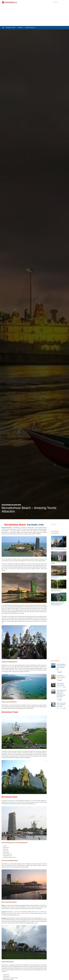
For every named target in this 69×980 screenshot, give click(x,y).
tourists (11, 802)
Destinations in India (10, 27)
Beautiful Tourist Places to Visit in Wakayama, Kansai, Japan (61, 705)
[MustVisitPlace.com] (9, 2)
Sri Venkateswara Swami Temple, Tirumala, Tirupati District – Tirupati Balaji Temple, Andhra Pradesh (61, 693)
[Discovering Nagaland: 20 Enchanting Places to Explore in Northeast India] (53, 664)
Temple (31, 559)
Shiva (29, 802)
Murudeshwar (13, 529)
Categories (20, 27)
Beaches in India (8, 504)
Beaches (3, 504)
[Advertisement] (34, 15)
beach (34, 803)
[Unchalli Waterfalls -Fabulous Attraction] (53, 683)
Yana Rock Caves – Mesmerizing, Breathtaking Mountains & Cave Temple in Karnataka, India (57, 603)
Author (64, 686)
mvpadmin (60, 672)
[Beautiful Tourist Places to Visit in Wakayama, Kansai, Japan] (53, 703)
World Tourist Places (29, 27)
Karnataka (15, 504)
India (12, 504)
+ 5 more (19, 504)
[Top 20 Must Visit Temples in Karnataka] (53, 675)
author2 (64, 708)
